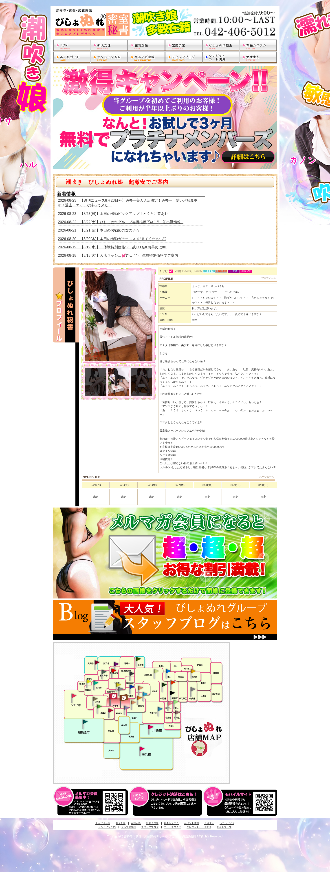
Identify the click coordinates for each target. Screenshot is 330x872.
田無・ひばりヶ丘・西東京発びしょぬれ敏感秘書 (132, 673)
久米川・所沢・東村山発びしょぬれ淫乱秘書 (113, 671)
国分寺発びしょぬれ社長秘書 (118, 684)
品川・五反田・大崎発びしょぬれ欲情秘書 (177, 712)
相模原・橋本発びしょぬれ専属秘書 (85, 721)
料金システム (171, 823)
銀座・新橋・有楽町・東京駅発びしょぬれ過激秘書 (193, 689)
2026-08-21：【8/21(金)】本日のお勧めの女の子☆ (98, 230)
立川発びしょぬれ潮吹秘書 (96, 683)
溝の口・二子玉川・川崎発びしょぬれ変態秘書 (151, 726)
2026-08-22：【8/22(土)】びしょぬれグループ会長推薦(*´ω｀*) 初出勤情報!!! (120, 222)
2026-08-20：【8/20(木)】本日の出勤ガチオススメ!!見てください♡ (112, 239)
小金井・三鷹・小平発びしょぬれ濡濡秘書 (132, 686)
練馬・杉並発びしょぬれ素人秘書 (156, 671)
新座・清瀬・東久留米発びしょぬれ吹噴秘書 (138, 658)
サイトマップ (224, 827)
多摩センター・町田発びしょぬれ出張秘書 (99, 706)
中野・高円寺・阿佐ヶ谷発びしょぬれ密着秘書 (164, 684)
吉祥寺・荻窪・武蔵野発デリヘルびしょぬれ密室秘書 (165, 22)
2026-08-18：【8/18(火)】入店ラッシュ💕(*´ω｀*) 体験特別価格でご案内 (118, 255)
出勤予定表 (152, 823)
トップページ (102, 823)
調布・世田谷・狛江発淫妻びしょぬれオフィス (133, 702)
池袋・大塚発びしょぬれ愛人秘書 (168, 671)
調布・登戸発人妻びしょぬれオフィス (139, 697)
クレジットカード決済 (199, 827)
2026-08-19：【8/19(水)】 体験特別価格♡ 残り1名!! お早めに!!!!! (112, 247)
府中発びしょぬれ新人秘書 (114, 696)
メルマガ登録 (128, 827)
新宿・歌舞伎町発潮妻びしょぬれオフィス (172, 693)
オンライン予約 (107, 827)
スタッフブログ (149, 827)
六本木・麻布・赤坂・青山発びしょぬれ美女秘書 (176, 702)
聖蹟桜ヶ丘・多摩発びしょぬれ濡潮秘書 (110, 710)
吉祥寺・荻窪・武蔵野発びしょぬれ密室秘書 (140, 687)
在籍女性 (136, 823)
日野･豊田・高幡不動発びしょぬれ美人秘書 (95, 698)
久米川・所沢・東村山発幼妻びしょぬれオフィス (116, 664)
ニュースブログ (172, 827)
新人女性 (120, 823)
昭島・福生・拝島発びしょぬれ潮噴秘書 (88, 681)
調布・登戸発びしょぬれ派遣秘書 (145, 694)
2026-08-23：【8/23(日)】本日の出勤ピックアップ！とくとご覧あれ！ (115, 214)
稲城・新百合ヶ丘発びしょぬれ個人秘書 (126, 708)
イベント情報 (191, 823)
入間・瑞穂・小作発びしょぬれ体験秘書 (97, 662)
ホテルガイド (227, 823)
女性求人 (209, 823)
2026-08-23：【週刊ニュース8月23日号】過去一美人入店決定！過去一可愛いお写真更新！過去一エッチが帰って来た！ (127, 203)
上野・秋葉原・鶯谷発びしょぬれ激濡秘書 (193, 671)
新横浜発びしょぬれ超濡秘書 (142, 748)
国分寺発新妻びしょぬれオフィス (120, 689)
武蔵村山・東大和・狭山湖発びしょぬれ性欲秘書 (104, 671)
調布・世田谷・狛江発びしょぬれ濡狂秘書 (160, 708)
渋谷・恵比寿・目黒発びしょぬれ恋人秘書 (169, 703)
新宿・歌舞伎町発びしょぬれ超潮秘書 (173, 682)
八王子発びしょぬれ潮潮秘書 (74, 695)
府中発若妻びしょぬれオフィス (124, 697)
